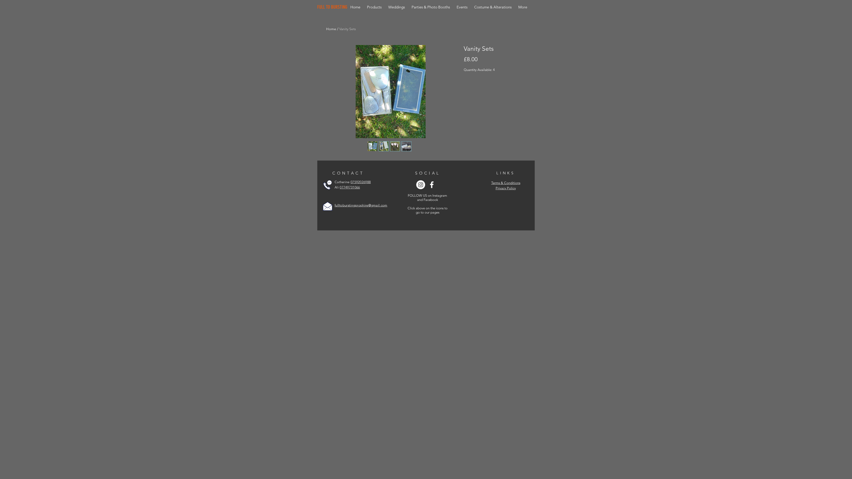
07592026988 (361, 182)
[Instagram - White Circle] (420, 184)
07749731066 (350, 187)
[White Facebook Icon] (431, 184)
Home (331, 29)
